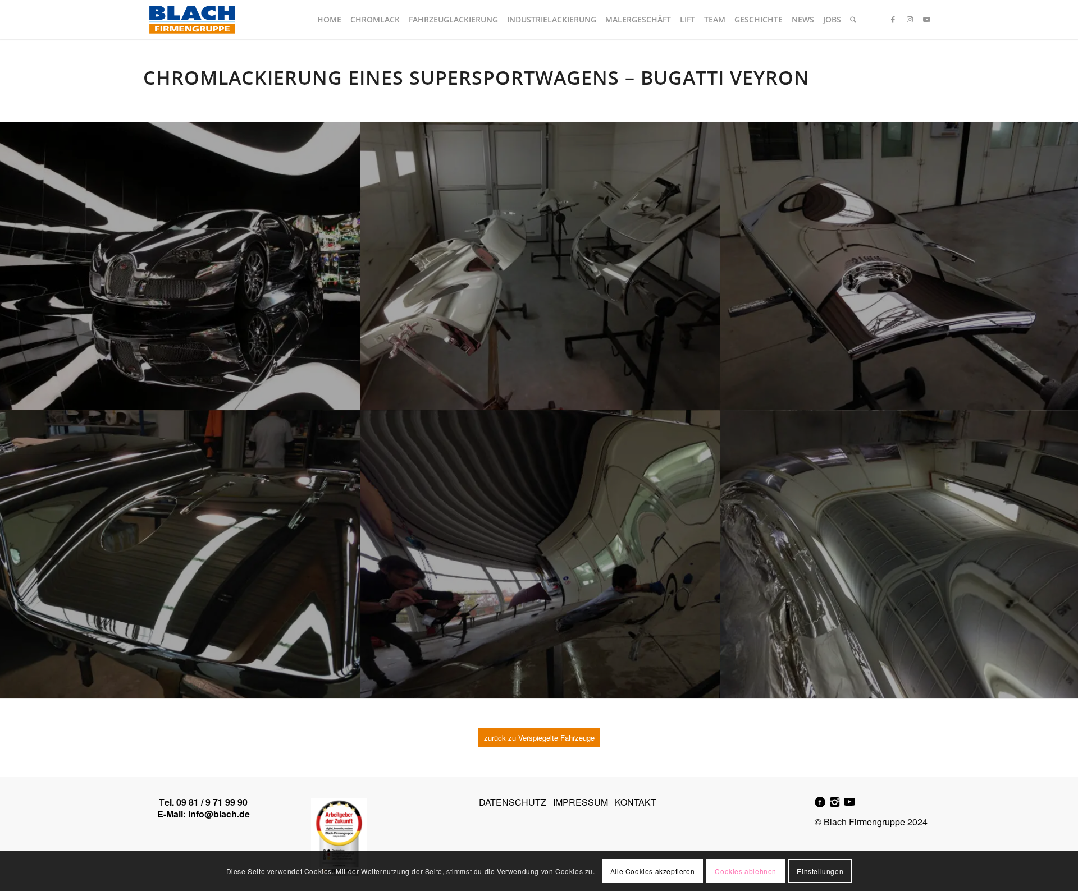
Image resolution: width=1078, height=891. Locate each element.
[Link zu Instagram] (909, 19)
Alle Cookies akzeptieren (652, 871)
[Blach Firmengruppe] (192, 19)
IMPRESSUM (580, 802)
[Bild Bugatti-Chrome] (180, 266)
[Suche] (853, 19)
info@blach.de (219, 813)
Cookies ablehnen (745, 871)
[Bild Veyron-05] (540, 266)
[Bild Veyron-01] (540, 554)
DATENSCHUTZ (512, 802)
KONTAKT (635, 802)
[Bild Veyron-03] (180, 554)
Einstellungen (820, 871)
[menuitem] (329, 19)
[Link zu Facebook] (892, 19)
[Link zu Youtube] (926, 19)
